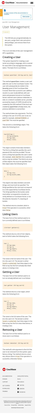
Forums (5, 379)
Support (5, 382)
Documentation (7, 376)
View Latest (26, 16)
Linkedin (21, 388)
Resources (21, 382)
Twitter (21, 385)
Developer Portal (23, 376)
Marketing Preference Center (17, 407)
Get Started (6, 385)
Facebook (22, 392)
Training (5, 391)
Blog (19, 379)
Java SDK (5, 22)
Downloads (6, 388)
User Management (14, 22)
